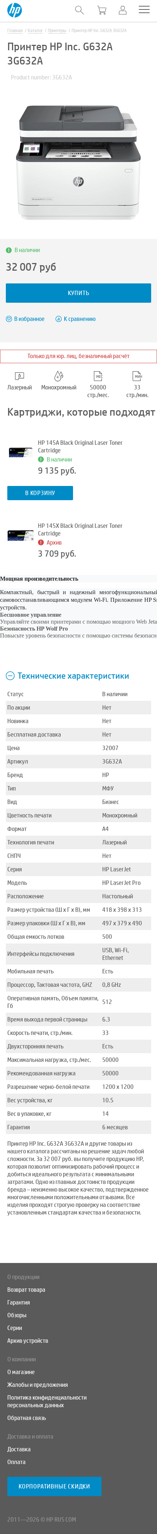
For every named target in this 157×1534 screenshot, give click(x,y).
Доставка (19, 1449)
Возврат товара (26, 1290)
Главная (15, 31)
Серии (14, 1328)
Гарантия (18, 1302)
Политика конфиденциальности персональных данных (47, 1401)
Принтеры (57, 31)
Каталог (35, 31)
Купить (78, 293)
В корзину (40, 493)
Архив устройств (27, 1341)
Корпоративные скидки (54, 1486)
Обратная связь (26, 1418)
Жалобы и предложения (37, 1385)
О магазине (21, 1372)
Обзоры (16, 1315)
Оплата (16, 1462)
